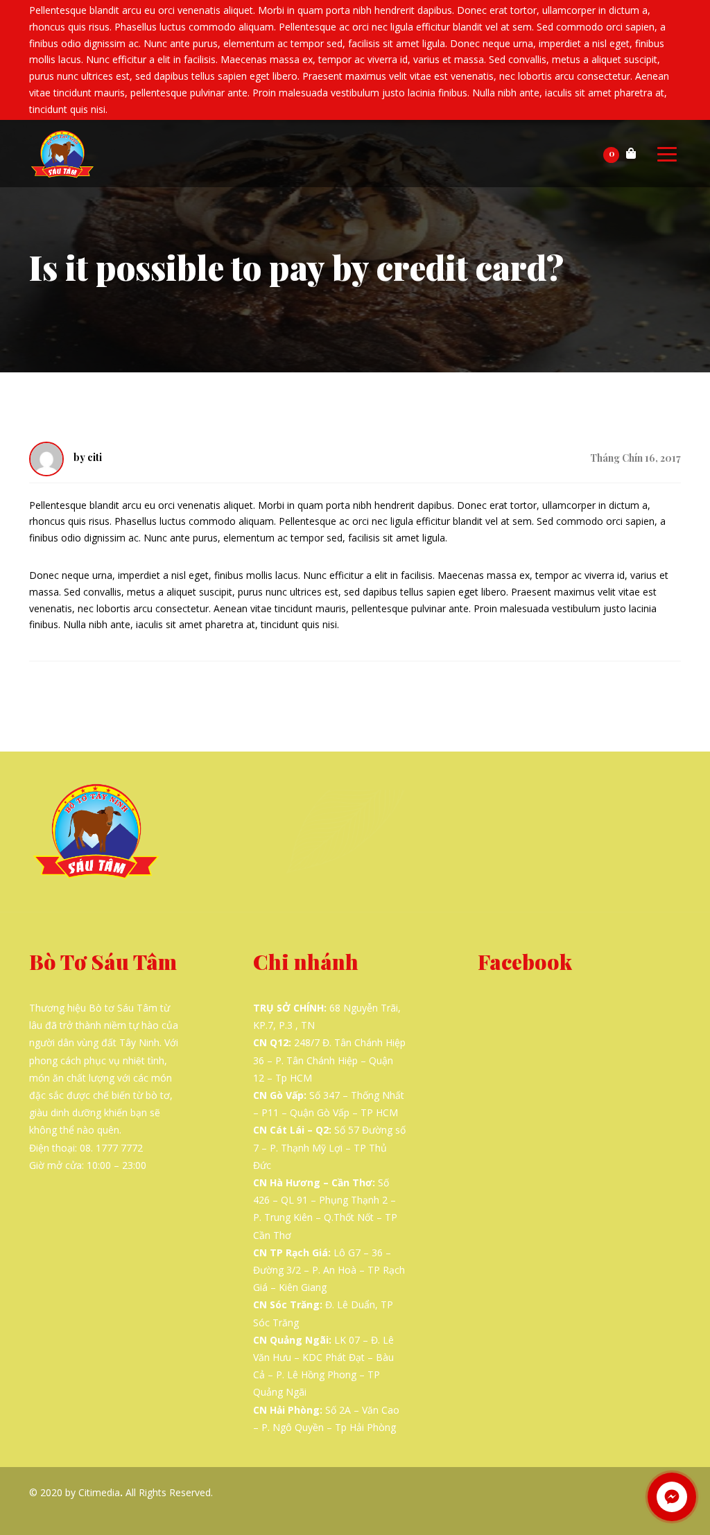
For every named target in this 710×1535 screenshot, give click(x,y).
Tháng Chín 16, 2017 (635, 458)
